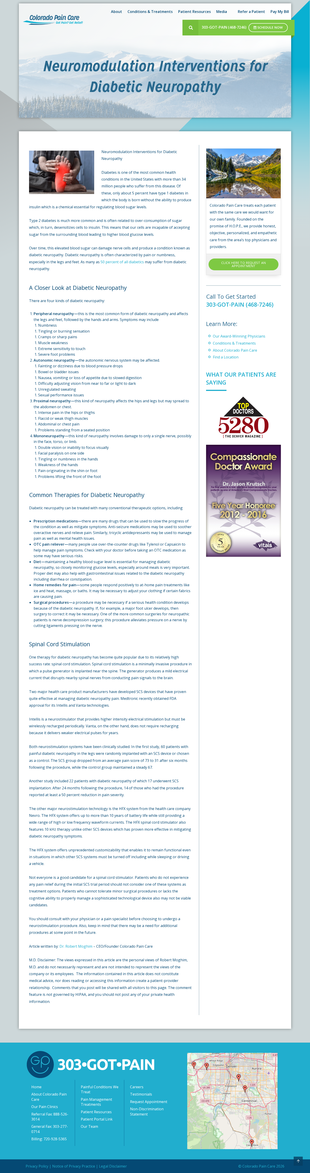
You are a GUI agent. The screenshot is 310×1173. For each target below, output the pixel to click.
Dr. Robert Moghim (75, 946)
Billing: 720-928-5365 (49, 1138)
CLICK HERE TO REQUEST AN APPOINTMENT (243, 264)
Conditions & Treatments (234, 343)
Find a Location (226, 357)
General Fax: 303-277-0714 (49, 1129)
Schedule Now (269, 27)
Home (36, 1086)
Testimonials (141, 1094)
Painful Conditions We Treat (99, 1089)
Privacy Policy (37, 1166)
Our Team (89, 1126)
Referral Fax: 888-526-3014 (49, 1117)
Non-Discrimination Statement (147, 1111)
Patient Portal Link (97, 1119)
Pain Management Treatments (96, 1102)
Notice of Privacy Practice (73, 1166)
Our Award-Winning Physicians (239, 336)
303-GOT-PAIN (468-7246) (224, 27)
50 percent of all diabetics (122, 261)
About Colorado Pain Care (235, 350)
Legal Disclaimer (113, 1166)
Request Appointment (148, 1101)
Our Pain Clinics (44, 1106)
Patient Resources (96, 1111)
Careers (136, 1086)
